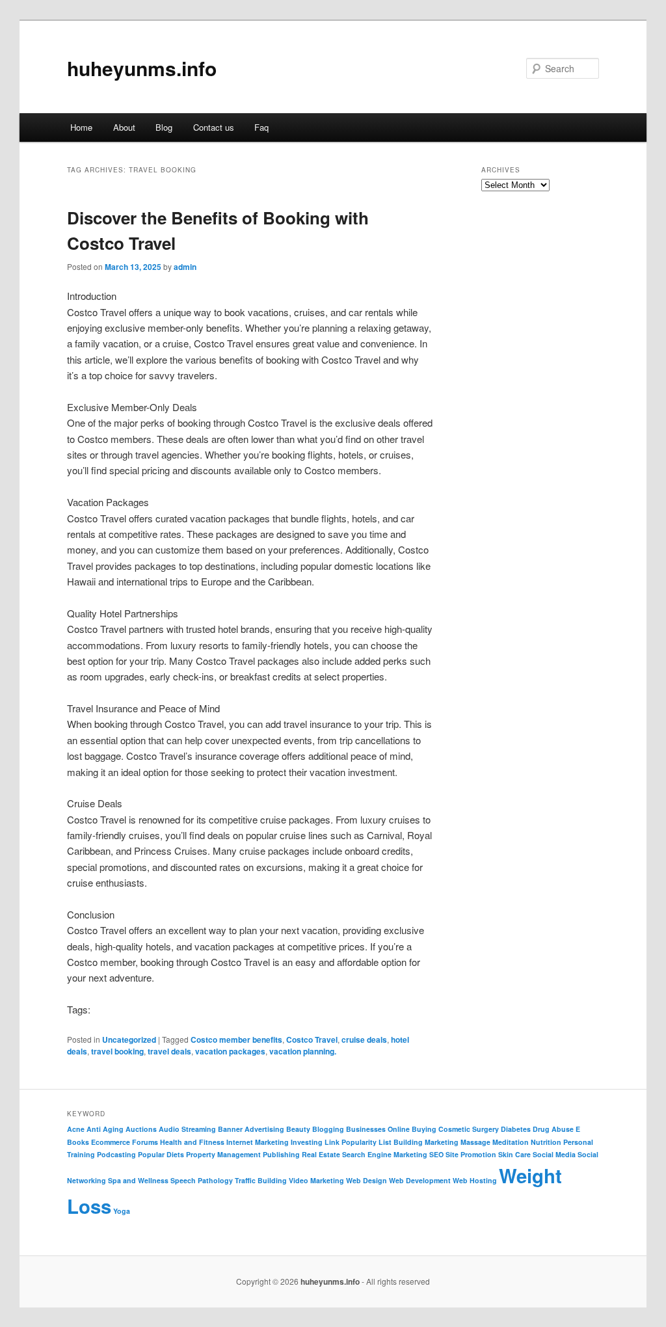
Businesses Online (378, 1129)
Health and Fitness (192, 1142)
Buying (424, 1129)
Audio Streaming (187, 1129)
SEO (436, 1154)
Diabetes (516, 1129)
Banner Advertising (251, 1129)
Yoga (121, 1211)
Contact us (213, 127)
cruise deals (364, 1039)
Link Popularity (351, 1142)
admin (185, 267)
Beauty (298, 1129)
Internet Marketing (257, 1142)
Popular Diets (161, 1154)
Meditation (510, 1142)
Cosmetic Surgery (468, 1129)
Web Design (366, 1180)
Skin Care (514, 1154)
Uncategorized (129, 1039)
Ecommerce (110, 1142)
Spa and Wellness (138, 1180)
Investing (307, 1142)
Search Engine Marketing (384, 1154)
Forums (145, 1142)
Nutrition (546, 1142)
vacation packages (230, 1051)
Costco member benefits (236, 1039)
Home (81, 127)
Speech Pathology (201, 1180)
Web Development (420, 1180)
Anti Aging (105, 1129)
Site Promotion (471, 1154)
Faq (261, 127)
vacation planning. (302, 1051)
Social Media (554, 1154)
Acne (76, 1129)
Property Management (223, 1154)
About (124, 127)
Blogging (328, 1129)
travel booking (117, 1051)
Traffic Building (261, 1180)
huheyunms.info (142, 68)
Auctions (141, 1129)
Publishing (281, 1154)
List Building (401, 1142)
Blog (163, 127)
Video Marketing (316, 1180)
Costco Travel (312, 1039)
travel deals (169, 1051)
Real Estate (321, 1154)
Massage (475, 1142)
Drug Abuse (553, 1129)
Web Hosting (475, 1180)
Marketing (442, 1142)
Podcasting (116, 1154)
